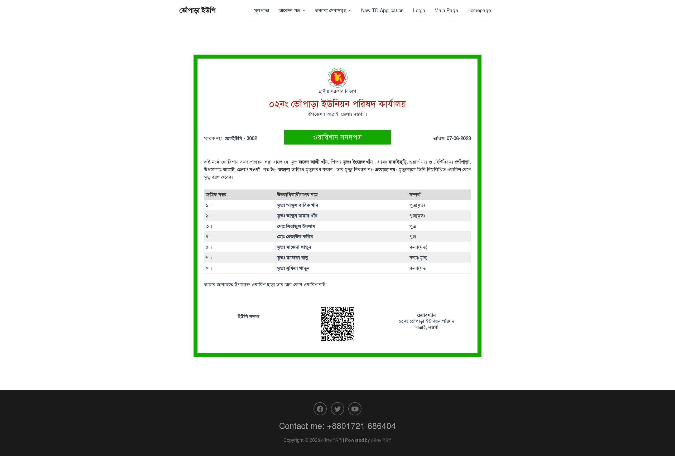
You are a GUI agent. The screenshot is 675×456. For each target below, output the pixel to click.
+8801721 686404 (361, 426)
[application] (303, 10)
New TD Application (382, 10)
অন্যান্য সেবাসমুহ (330, 10)
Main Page (446, 10)
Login (419, 10)
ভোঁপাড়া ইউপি (197, 10)
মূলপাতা (261, 10)
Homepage (479, 10)
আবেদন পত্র (289, 10)
